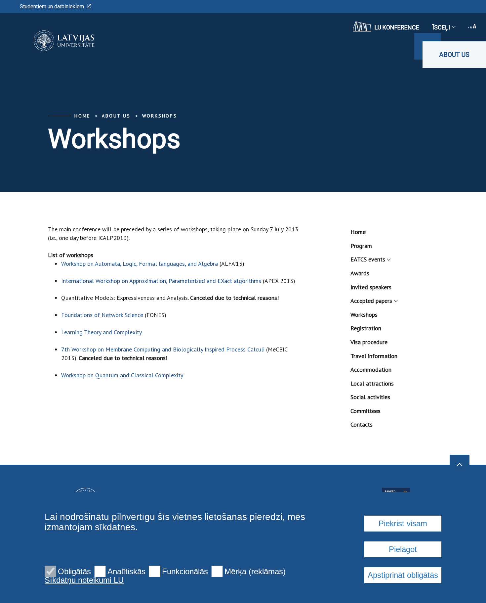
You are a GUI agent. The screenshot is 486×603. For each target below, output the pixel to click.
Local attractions (372, 383)
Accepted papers (371, 300)
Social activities (370, 397)
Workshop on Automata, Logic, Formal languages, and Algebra (139, 263)
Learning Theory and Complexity (101, 332)
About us (454, 55)
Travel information (373, 356)
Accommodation (370, 369)
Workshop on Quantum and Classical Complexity (122, 375)
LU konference (397, 27)
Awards (359, 273)
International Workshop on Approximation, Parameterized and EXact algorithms (161, 281)
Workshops (159, 116)
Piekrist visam (403, 523)
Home (82, 116)
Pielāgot (403, 549)
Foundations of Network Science (102, 315)
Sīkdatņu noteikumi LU (84, 580)
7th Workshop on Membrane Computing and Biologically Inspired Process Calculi (162, 349)
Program (361, 246)
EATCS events (367, 259)
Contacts (361, 424)
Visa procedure (368, 342)
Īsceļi (441, 27)
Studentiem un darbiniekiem (52, 6)
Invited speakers (370, 287)
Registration (365, 328)
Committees (365, 411)
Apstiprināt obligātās (403, 575)
